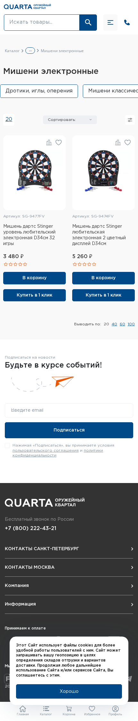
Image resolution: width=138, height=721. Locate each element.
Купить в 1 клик (34, 295)
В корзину (34, 278)
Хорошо (69, 691)
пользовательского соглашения (46, 450)
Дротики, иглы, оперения (39, 91)
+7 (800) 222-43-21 (30, 528)
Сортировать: (62, 120)
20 (8, 119)
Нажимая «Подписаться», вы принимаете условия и (63, 450)
